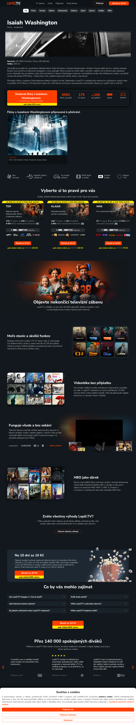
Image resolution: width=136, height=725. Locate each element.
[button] (3, 667)
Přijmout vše (68, 709)
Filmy (33, 11)
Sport (83, 11)
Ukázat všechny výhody (68, 531)
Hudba (101, 11)
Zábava (74, 11)
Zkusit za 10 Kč (119, 3)
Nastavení (68, 720)
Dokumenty (62, 11)
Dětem (51, 11)
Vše (25, 11)
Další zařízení (55, 445)
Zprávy (92, 11)
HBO (110, 11)
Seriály (42, 11)
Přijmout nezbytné (68, 715)
